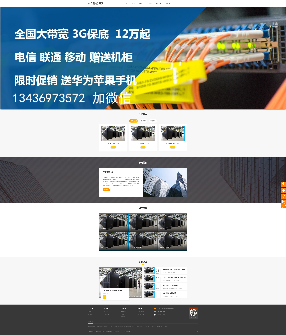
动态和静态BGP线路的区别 (171, 285)
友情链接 (90, 322)
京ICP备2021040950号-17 (126, 331)
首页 (127, 3)
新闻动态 (141, 3)
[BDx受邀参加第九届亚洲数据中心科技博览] (149, 270)
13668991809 (161, 311)
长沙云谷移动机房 (108, 326)
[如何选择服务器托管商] (149, 294)
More (113, 147)
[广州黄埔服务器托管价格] (173, 133)
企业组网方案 (140, 311)
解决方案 (158, 3)
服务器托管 (134, 121)
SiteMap (196, 331)
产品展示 (150, 3)
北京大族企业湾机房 (129, 326)
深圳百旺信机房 (138, 326)
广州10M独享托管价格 (143, 143)
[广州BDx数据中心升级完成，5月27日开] (149, 278)
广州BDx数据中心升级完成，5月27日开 (174, 277)
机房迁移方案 (140, 314)
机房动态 (106, 311)
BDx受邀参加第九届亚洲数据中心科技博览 (175, 269)
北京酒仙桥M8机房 (118, 326)
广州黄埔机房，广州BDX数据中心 (113, 290)
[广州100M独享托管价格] (113, 133)
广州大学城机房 (147, 326)
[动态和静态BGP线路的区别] (149, 286)
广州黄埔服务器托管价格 (172, 143)
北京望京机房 (100, 326)
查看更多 (106, 189)
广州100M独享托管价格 (113, 143)
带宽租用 (152, 121)
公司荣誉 (90, 314)
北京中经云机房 (91, 326)
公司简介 (90, 311)
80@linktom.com (161, 314)
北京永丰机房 (164, 326)
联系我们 (167, 3)
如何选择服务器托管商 (169, 293)
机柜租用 (143, 121)
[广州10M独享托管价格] (143, 133)
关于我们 (133, 3)
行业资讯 (106, 314)
